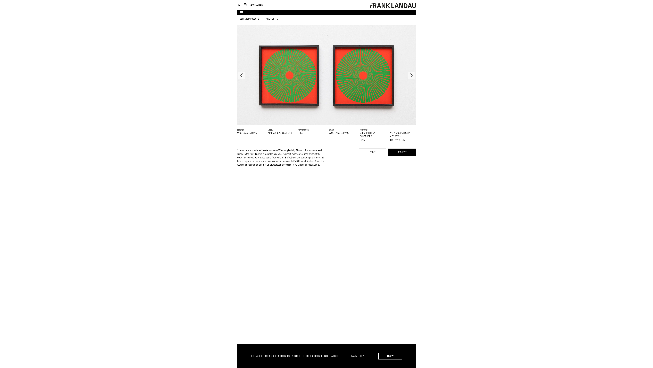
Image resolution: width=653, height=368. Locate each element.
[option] (326, 75)
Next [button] (411, 75)
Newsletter (256, 4)
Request (402, 152)
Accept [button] (390, 356)
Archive (270, 18)
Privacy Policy (357, 356)
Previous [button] (241, 75)
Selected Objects (249, 18)
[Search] (239, 5)
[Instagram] (245, 4)
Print (372, 152)
